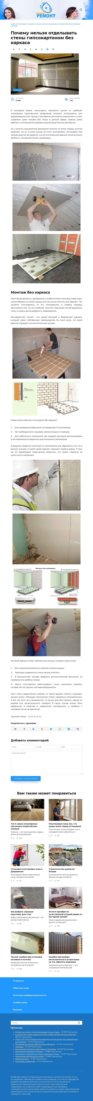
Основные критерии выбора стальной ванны (35, 1044)
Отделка (30, 24)
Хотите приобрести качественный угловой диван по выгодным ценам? (65, 914)
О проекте (18, 981)
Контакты (19, 1047)
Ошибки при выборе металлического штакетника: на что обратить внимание (64, 959)
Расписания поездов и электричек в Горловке (35, 1049)
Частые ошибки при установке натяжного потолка (26, 958)
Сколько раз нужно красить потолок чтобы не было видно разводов (45, 1035)
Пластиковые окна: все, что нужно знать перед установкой (65, 825)
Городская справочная (25, 1061)
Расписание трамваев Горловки (29, 1052)
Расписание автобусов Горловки (29, 1056)
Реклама (17, 1010)
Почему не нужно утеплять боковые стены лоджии (37, 1032)
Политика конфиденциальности (29, 995)
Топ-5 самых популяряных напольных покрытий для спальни (24, 826)
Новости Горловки (18, 24)
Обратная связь (21, 988)
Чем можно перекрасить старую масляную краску (37, 1054)
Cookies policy (20, 1002)
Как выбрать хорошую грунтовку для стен (22, 913)
